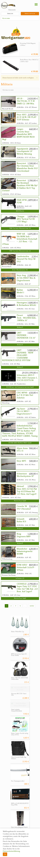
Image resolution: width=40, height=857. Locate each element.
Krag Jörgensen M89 (23, 535)
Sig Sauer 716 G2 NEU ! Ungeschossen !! (24, 411)
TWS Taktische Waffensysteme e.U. (20, 228)
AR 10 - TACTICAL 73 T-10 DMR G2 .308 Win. (26, 101)
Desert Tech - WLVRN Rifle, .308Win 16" (26, 318)
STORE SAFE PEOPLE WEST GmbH (20, 443)
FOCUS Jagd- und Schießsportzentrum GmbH (20, 387)
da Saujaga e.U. (20, 578)
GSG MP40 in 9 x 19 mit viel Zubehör (25, 395)
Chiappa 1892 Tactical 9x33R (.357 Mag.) (26, 219)
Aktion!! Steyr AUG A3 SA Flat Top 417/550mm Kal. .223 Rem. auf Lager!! (27, 490)
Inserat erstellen (30, 13)
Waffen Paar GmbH (20, 501)
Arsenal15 (20, 327)
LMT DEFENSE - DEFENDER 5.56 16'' (26, 335)
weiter (32, 606)
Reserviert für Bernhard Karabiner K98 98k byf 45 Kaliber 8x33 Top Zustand (19, 185)
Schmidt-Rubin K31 (21, 520)
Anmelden (10, 13)
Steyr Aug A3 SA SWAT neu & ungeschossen (26, 278)
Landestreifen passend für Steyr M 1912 (26, 259)
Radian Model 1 (20, 291)
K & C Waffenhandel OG (20, 270)
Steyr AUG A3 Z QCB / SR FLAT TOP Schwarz (26, 117)
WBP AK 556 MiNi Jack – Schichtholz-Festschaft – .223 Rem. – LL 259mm (19, 239)
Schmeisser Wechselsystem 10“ (25, 474)
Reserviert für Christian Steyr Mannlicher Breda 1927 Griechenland (27, 167)
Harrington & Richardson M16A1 (26, 303)
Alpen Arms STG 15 (22, 449)
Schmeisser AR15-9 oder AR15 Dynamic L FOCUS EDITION (27, 378)
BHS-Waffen (20, 211)
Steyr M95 (21, 461)
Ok (5, 854)
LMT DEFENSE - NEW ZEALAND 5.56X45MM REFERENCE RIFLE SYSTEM (17, 355)
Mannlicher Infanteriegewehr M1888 (25, 551)
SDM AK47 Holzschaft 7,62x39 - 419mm (26, 567)
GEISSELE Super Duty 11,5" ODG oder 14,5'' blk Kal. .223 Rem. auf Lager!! (27, 588)
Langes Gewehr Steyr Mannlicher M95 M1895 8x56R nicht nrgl (18, 134)
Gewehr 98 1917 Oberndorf (24, 507)
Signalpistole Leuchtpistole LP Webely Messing (24, 151)
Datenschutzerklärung (11, 851)
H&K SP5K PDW (22, 201)
